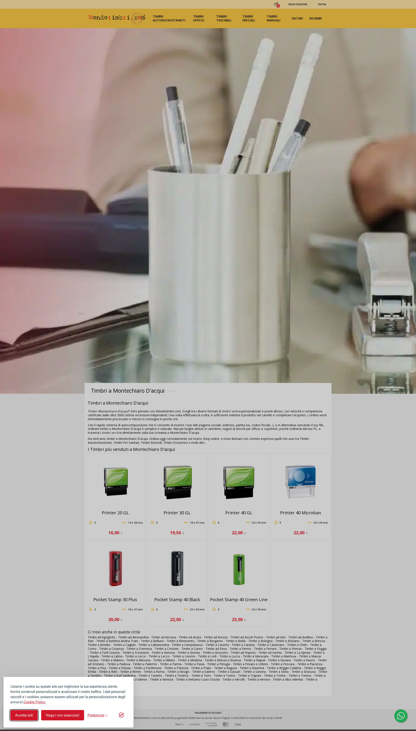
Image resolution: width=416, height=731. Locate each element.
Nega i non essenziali (62, 715)
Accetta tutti (24, 715)
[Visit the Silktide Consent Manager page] (121, 715)
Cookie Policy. (35, 701)
